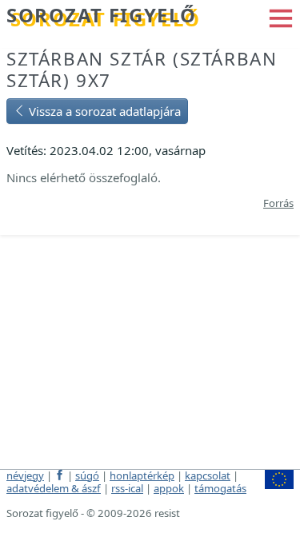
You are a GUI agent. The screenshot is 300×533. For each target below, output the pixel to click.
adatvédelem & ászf (53, 488)
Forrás (278, 203)
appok (169, 488)
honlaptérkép (142, 475)
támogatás (220, 488)
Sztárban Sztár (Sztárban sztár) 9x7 (141, 69)
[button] (281, 17)
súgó (87, 475)
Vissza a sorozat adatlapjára (103, 111)
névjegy (25, 475)
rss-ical (127, 488)
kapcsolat (207, 475)
